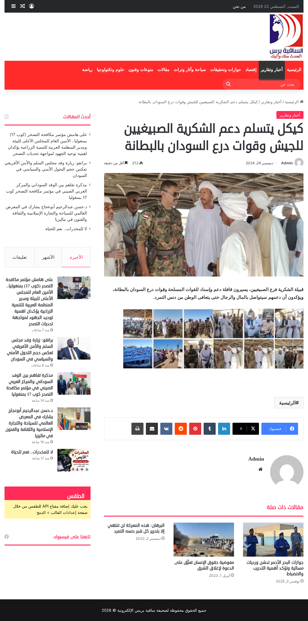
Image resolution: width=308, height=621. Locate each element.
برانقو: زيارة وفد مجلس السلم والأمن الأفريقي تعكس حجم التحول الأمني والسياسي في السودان (46, 169)
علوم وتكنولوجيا (110, 69)
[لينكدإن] (224, 429)
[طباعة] (137, 429)
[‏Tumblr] (210, 429)
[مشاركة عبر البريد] (152, 429)
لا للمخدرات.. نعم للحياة (66, 228)
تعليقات (19, 257)
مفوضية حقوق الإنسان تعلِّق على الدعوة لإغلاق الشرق (204, 565)
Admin (287, 163)
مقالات (164, 69)
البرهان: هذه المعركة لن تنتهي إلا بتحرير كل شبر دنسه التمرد (136, 528)
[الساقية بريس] (286, 36)
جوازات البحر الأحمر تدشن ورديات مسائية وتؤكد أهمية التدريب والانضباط (275, 568)
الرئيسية (294, 69)
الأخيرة (76, 257)
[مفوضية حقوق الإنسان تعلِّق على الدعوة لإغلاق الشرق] (204, 540)
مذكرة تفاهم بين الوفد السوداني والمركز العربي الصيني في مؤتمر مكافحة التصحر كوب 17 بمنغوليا (46, 191)
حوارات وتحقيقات (225, 69)
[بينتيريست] (195, 429)
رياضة (87, 69)
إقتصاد (251, 69)
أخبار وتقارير (272, 69)
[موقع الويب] (260, 469)
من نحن (239, 6)
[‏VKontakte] (166, 429)
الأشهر (48, 257)
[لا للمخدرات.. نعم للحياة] (74, 460)
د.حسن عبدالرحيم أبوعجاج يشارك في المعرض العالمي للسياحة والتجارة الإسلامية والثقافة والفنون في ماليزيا (46, 213)
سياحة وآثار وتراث (190, 69)
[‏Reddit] (181, 429)
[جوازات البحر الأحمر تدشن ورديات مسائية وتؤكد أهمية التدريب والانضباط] (273, 540)
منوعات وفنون (140, 69)
